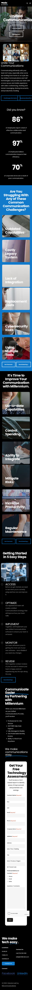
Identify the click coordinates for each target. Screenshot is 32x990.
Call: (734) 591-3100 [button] (21, 953)
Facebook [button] (8, 973)
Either (10, 881)
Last (8, 808)
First (8, 802)
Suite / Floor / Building (13, 849)
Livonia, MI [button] (4, 951)
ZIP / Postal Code (11, 867)
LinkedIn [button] (22, 973)
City (8, 855)
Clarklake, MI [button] (5, 958)
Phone (10, 876)
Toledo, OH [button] (5, 955)
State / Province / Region (13, 861)
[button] (30, 3)
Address (9, 843)
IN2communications (9, 986)
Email (10, 879)
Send (10, 920)
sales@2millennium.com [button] (22, 957)
